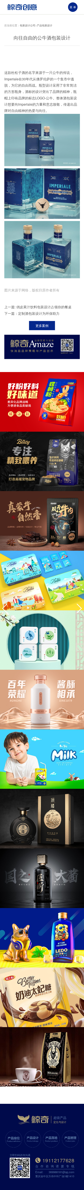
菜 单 (73, 7)
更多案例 (42, 325)
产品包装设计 (44, 25)
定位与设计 (59, 1122)
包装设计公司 (27, 25)
